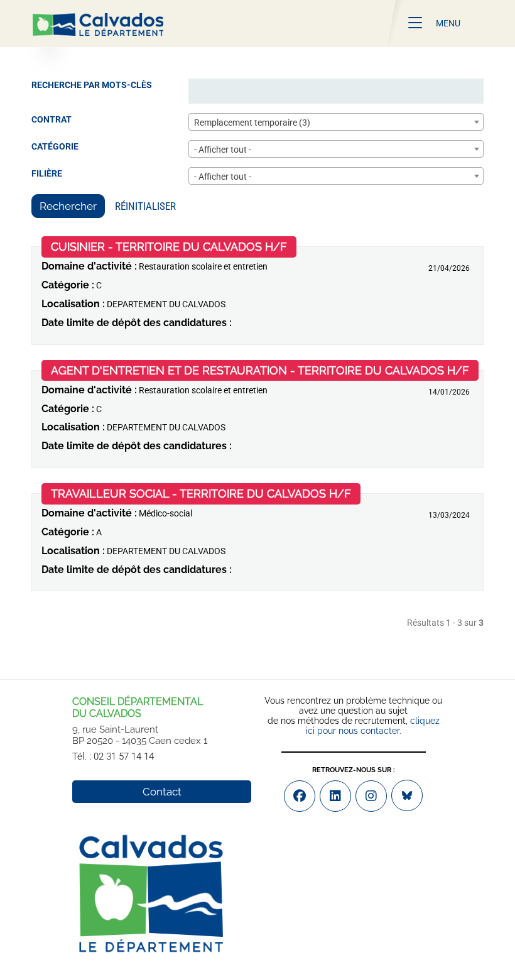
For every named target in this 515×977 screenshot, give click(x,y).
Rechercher (68, 206)
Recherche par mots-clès (91, 85)
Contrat (51, 119)
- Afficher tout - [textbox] (222, 150)
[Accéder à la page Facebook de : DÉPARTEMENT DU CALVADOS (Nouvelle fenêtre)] (299, 796)
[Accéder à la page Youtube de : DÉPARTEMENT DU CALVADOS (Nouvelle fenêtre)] (335, 796)
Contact (162, 791)
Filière (46, 173)
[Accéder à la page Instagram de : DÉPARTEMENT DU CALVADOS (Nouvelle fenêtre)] (371, 796)
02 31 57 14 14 (124, 756)
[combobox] (336, 122)
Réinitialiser (145, 206)
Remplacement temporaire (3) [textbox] (252, 122)
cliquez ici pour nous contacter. (373, 726)
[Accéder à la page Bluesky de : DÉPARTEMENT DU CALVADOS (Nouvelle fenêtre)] (407, 795)
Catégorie (55, 146)
